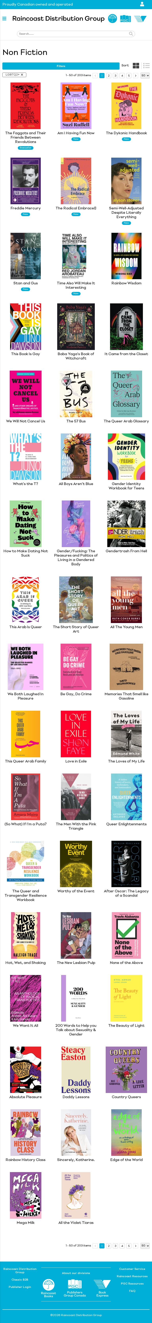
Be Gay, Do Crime (76, 694)
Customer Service (132, 1269)
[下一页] (135, 75)
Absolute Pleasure (25, 1097)
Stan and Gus (25, 283)
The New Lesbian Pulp (76, 963)
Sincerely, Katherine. (76, 1160)
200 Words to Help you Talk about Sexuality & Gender (75, 1030)
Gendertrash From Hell (126, 551)
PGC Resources (132, 1283)
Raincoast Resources (132, 1276)
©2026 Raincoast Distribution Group (76, 1315)
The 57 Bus (76, 421)
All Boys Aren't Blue (76, 484)
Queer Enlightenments (126, 824)
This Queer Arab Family (25, 761)
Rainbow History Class (26, 1160)
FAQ (132, 1291)
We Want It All (25, 1026)
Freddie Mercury (25, 208)
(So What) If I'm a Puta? (25, 824)
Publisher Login (20, 1287)
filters (61, 66)
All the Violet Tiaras (76, 1223)
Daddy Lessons (76, 1097)
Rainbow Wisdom (126, 283)
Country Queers (126, 1097)
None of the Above (126, 963)
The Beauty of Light (126, 1026)
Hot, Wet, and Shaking (25, 963)
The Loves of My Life (126, 761)
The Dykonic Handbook (126, 133)
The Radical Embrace (76, 208)
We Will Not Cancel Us (25, 421)
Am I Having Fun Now (75, 133)
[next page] (135, 75)
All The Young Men (126, 627)
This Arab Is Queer (25, 627)
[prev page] (95, 75)
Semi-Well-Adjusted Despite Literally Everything (126, 213)
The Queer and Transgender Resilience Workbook (26, 896)
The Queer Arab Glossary (126, 421)
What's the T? (25, 484)
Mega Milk (26, 1223)
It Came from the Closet (126, 354)
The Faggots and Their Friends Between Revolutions (25, 137)
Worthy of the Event (75, 891)
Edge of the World (126, 1160)
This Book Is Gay (25, 354)
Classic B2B (19, 1279)
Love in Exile (76, 761)
